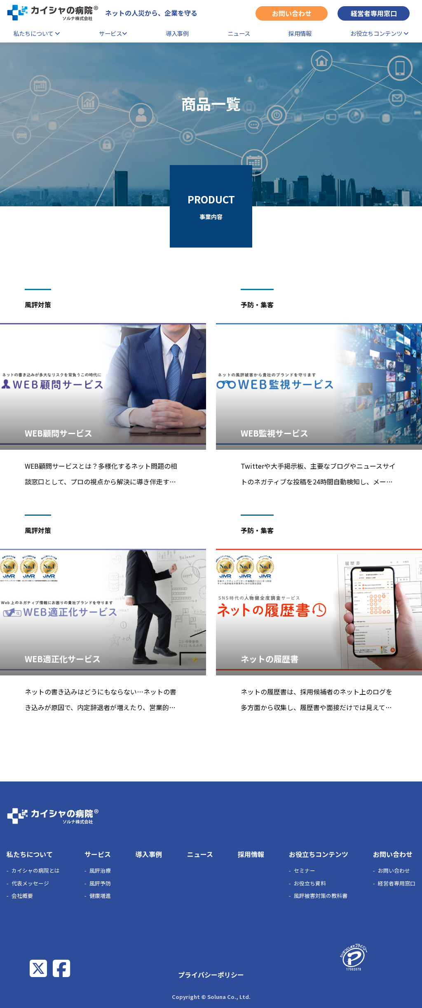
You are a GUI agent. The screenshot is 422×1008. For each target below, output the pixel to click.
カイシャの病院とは (36, 870)
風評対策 (38, 304)
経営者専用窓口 (374, 13)
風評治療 (100, 870)
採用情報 (300, 33)
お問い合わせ (292, 13)
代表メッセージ (30, 883)
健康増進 (100, 895)
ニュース (238, 33)
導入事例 (177, 33)
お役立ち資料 (310, 883)
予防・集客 (257, 304)
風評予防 (100, 883)
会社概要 (22, 895)
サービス (110, 33)
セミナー (304, 870)
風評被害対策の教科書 (320, 895)
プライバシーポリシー (211, 975)
